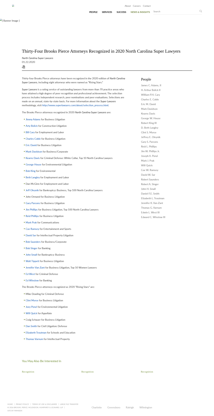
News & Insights (140, 12)
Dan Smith (31, 326)
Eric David (31, 145)
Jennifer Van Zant (35, 267)
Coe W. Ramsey (149, 170)
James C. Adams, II (151, 85)
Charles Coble (33, 139)
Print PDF (23, 67)
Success (121, 12)
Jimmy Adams (33, 119)
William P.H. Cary (150, 95)
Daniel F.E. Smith (150, 194)
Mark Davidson (34, 152)
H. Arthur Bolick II (150, 90)
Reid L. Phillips (149, 146)
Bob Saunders (33, 242)
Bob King (30, 171)
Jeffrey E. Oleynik (150, 137)
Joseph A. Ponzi (149, 156)
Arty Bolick (32, 126)
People (93, 12)
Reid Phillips (32, 216)
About (128, 6)
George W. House (150, 118)
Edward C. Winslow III (153, 217)
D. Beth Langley (149, 128)
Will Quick (31, 313)
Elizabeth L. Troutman (152, 198)
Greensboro (113, 407)
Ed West (30, 274)
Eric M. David (148, 104)
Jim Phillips (32, 209)
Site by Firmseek (14, 411)
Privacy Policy (22, 404)
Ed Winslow (32, 280)
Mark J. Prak (147, 161)
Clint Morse (32, 300)
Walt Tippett (32, 261)
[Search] (201, 11)
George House (33, 164)
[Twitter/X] (175, 407)
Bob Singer (31, 248)
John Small (31, 255)
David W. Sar (148, 175)
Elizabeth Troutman (36, 333)
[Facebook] (185, 407)
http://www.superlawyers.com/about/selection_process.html (75, 105)
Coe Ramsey (32, 229)
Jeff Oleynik (32, 190)
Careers (137, 6)
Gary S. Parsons (149, 142)
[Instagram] (194, 407)
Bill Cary (30, 132)
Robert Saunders (150, 179)
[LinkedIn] (166, 407)
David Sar (31, 235)
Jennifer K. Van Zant (152, 203)
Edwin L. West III (150, 212)
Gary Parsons (33, 203)
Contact (147, 6)
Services (107, 12)
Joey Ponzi (31, 307)
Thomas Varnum (34, 339)
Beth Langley (33, 177)
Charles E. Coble (150, 99)
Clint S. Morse (148, 132)
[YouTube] (204, 407)
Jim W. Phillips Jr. (150, 151)
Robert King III (149, 123)
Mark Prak (31, 222)
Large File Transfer (69, 404)
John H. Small (148, 189)
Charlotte (97, 407)
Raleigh (130, 407)
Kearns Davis (33, 158)
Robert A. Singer (150, 184)
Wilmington (145, 407)
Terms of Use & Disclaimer (44, 404)
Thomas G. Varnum (151, 208)
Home (10, 404)
